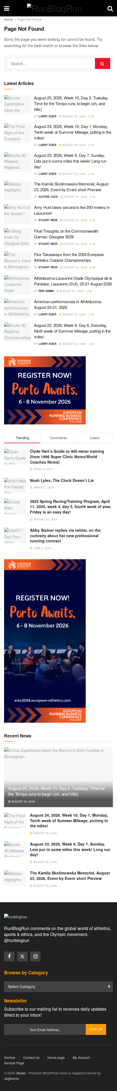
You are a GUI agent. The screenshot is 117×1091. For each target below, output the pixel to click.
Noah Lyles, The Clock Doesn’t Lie (62, 480)
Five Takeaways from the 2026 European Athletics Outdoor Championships (69, 257)
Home (8, 19)
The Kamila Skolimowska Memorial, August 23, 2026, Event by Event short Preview (71, 186)
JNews (21, 1073)
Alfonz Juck (48, 197)
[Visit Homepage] (58, 8)
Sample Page (14, 1062)
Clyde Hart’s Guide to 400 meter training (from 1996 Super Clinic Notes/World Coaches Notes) (67, 456)
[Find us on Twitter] (22, 956)
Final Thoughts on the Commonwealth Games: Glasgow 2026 (66, 233)
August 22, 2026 (75, 197)
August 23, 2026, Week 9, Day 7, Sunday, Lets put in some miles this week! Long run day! (70, 160)
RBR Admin (46, 291)
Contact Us (31, 1057)
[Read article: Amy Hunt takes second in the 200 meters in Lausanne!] (17, 214)
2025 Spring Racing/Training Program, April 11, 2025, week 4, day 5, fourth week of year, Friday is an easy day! (70, 507)
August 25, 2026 (73, 116)
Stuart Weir (48, 220)
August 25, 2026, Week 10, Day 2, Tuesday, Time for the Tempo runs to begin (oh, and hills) (71, 103)
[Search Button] (110, 8)
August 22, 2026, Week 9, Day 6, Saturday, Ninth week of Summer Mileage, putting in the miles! (72, 330)
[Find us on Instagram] (35, 956)
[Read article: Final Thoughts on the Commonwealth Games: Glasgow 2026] (17, 238)
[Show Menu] (6, 8)
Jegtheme (11, 1078)
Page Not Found (29, 19)
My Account (81, 1057)
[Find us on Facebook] (9, 956)
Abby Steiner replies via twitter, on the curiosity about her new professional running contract (65, 535)
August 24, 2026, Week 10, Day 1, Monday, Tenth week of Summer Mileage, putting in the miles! (72, 132)
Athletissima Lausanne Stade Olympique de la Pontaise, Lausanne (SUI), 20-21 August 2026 (73, 281)
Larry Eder (47, 116)
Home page (56, 1057)
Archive (9, 1057)
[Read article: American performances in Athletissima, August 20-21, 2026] (17, 308)
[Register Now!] (45, 390)
